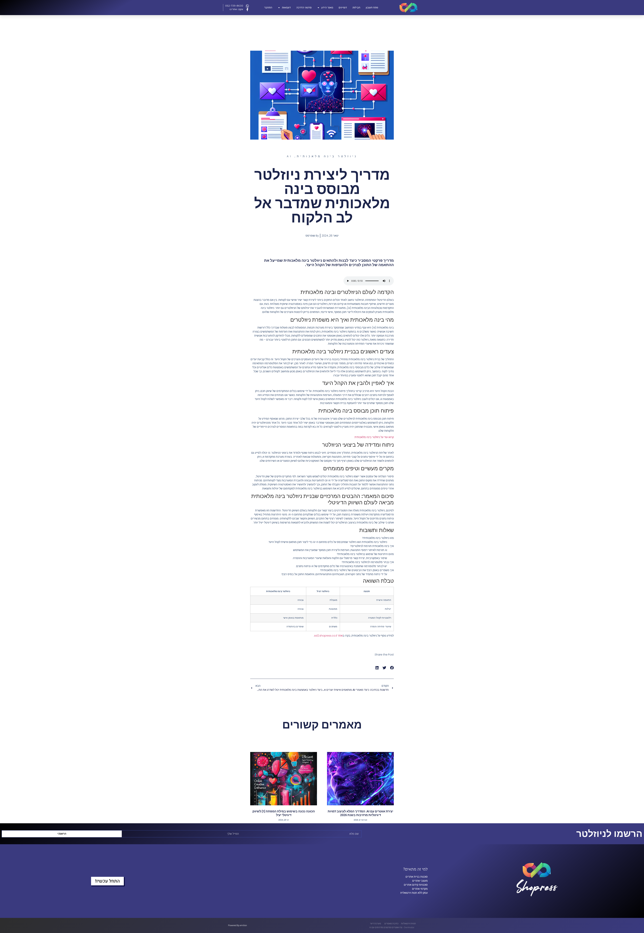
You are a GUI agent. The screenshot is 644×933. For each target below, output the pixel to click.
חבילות (356, 7)
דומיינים (343, 7)
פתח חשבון (372, 7)
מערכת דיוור (375, 923)
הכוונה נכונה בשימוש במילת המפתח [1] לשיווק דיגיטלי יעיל (283, 813)
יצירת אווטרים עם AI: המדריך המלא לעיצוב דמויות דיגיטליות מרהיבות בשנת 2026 (360, 813)
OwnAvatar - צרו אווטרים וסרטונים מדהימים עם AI (391, 927)
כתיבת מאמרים (391, 923)
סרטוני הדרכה (304, 7)
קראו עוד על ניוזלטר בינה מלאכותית (374, 437)
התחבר (268, 7)
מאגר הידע (327, 7)
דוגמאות (286, 7)
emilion (243, 925)
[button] (392, 668)
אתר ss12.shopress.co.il (328, 636)
